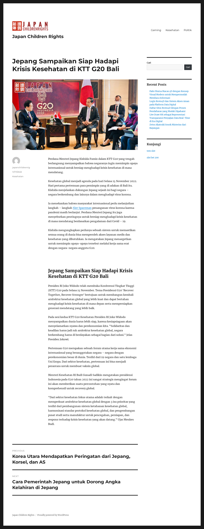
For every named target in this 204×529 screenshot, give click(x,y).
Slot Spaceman (82, 207)
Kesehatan (172, 30)
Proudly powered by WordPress (53, 515)
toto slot (151, 151)
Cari (149, 62)
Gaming (156, 30)
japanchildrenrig (21, 167)
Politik (188, 30)
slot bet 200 (153, 157)
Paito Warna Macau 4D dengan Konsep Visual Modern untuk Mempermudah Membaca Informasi (169, 94)
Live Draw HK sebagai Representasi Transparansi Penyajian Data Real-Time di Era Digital (169, 118)
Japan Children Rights (38, 36)
